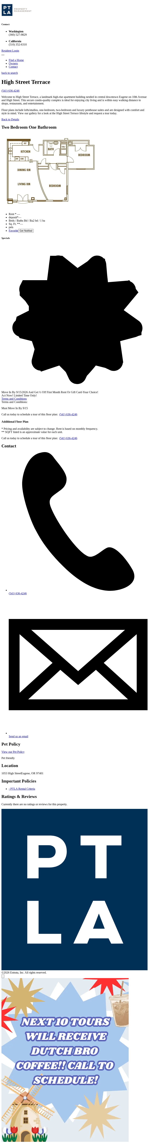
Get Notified (26, 230)
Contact (13, 66)
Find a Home (16, 60)
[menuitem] (78, 60)
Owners (13, 63)
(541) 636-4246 (10, 90)
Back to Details (10, 119)
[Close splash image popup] (2, 976)
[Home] (16, 17)
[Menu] (2, 54)
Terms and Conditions (14, 398)
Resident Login (10, 50)
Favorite (13, 230)
